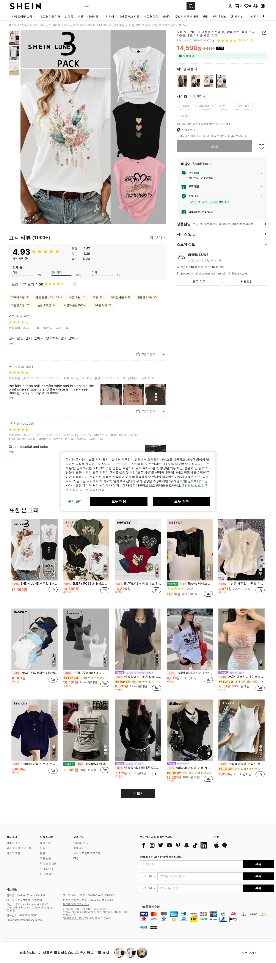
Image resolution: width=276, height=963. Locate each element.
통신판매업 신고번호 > (76, 904)
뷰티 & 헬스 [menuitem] (219, 16)
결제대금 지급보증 (74, 918)
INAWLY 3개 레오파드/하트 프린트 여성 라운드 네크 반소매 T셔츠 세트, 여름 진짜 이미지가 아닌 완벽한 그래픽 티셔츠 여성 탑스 (138, 583)
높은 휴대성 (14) (47, 305)
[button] (255, 6)
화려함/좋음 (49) (120, 297)
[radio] (182, 81)
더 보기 (138, 793)
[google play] (225, 847)
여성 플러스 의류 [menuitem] (128, 16)
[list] (174, 845)
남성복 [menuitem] (166, 16)
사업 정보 (11, 889)
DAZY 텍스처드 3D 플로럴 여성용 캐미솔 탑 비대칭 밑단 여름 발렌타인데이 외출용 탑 (242, 676)
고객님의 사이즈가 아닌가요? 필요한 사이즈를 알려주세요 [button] (210, 135)
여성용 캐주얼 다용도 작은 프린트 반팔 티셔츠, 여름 (242, 583)
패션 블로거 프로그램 (18, 848)
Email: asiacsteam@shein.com (24, 920)
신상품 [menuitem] (69, 16)
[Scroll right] (263, 16)
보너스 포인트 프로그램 (86, 853)
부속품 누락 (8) (102, 305)
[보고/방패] (163, 354)
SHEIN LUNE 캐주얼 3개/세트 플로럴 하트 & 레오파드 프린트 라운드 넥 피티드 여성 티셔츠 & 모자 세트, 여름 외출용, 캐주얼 (35, 583)
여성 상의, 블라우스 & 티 (54, 25)
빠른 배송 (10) (77, 297)
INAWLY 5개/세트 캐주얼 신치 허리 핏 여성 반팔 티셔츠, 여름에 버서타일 (35, 672)
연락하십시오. (81, 842)
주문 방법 (45, 858)
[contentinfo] (207, 916)
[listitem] (34, 560)
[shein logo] (25, 6)
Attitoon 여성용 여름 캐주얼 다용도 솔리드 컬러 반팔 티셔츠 (190, 767)
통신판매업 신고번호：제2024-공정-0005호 (88, 899)
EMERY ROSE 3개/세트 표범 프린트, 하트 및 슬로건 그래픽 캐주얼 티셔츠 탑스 (86, 583)
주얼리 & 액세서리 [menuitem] (186, 16)
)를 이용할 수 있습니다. (98, 918)
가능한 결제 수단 (150, 906)
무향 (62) (98, 297)
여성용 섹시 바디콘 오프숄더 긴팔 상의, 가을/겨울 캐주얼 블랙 (138, 767)
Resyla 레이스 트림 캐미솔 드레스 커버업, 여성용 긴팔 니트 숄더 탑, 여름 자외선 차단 (190, 583)
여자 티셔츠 (78, 25)
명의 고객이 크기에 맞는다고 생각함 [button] (204, 123)
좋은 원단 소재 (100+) (49, 297)
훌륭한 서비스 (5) (147, 297)
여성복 (34, 25)
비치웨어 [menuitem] (108, 16)
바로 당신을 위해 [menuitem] (49, 16)
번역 (11, 343)
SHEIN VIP (46, 873)
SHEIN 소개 (13, 842)
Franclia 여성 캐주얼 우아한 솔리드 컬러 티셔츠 (35, 763)
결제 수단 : (79, 848)
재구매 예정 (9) (20, 297)
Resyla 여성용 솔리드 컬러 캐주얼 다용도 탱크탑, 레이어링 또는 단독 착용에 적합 (242, 763)
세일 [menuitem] (80, 16)
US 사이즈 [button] (196, 96)
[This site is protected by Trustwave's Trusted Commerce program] (143, 927)
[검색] (191, 6)
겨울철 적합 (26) (20, 305)
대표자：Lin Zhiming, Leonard (24, 900)
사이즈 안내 (46, 868)
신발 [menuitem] (205, 16)
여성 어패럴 (20, 25)
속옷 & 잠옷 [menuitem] (151, 16)
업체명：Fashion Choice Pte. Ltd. (25, 895)
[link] (238, 5)
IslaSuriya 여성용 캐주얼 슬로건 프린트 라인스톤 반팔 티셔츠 (86, 763)
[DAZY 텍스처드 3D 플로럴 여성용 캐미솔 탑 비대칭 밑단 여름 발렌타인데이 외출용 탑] (241, 639)
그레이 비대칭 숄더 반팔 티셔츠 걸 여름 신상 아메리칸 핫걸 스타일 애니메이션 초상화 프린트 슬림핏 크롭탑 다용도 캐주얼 (190, 672)
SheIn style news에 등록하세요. (161, 856)
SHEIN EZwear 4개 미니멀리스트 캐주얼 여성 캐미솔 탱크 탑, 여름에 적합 (86, 672)
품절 (214, 146)
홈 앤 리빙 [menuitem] (237, 16)
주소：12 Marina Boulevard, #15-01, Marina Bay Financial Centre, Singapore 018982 (29, 907)
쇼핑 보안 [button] (193, 196)
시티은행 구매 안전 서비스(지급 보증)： (86, 909)
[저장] (261, 146)
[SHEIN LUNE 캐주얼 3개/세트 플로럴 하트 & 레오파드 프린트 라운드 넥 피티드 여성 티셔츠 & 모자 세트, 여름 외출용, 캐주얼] (34, 549)
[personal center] (229, 6)
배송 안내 (45, 842)
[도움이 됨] (138, 354)
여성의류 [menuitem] (93, 16)
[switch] (73, 284)
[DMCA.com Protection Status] (153, 927)
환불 (42, 853)
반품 (42, 848)
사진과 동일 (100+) (75, 305)
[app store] (216, 847)
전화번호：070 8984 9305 (21, 915)
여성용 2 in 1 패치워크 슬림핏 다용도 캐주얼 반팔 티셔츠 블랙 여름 (138, 676)
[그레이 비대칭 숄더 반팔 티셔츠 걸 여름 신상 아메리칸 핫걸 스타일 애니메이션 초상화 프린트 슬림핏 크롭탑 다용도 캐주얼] (190, 639)
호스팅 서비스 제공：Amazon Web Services (88, 895)
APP (216, 837)
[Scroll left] (258, 16)
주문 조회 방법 (48, 863)
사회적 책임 (13, 853)
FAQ (75, 858)
